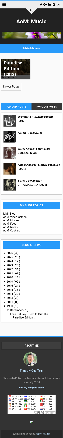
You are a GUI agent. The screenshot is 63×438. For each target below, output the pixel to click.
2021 (10, 273)
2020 (10, 277)
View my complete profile (31, 388)
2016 (10, 285)
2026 (10, 253)
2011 (10, 302)
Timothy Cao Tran (31, 370)
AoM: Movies (11, 220)
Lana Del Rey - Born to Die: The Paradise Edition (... (29, 316)
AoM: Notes (10, 227)
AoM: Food (9, 223)
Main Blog (9, 213)
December (16, 310)
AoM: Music (31, 21)
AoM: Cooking (11, 230)
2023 (10, 265)
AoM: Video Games (15, 217)
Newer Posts (11, 86)
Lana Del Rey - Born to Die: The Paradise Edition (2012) (15, 59)
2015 (10, 289)
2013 (10, 297)
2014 (10, 293)
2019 (10, 281)
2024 (10, 261)
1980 (10, 306)
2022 (10, 269)
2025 (10, 257)
